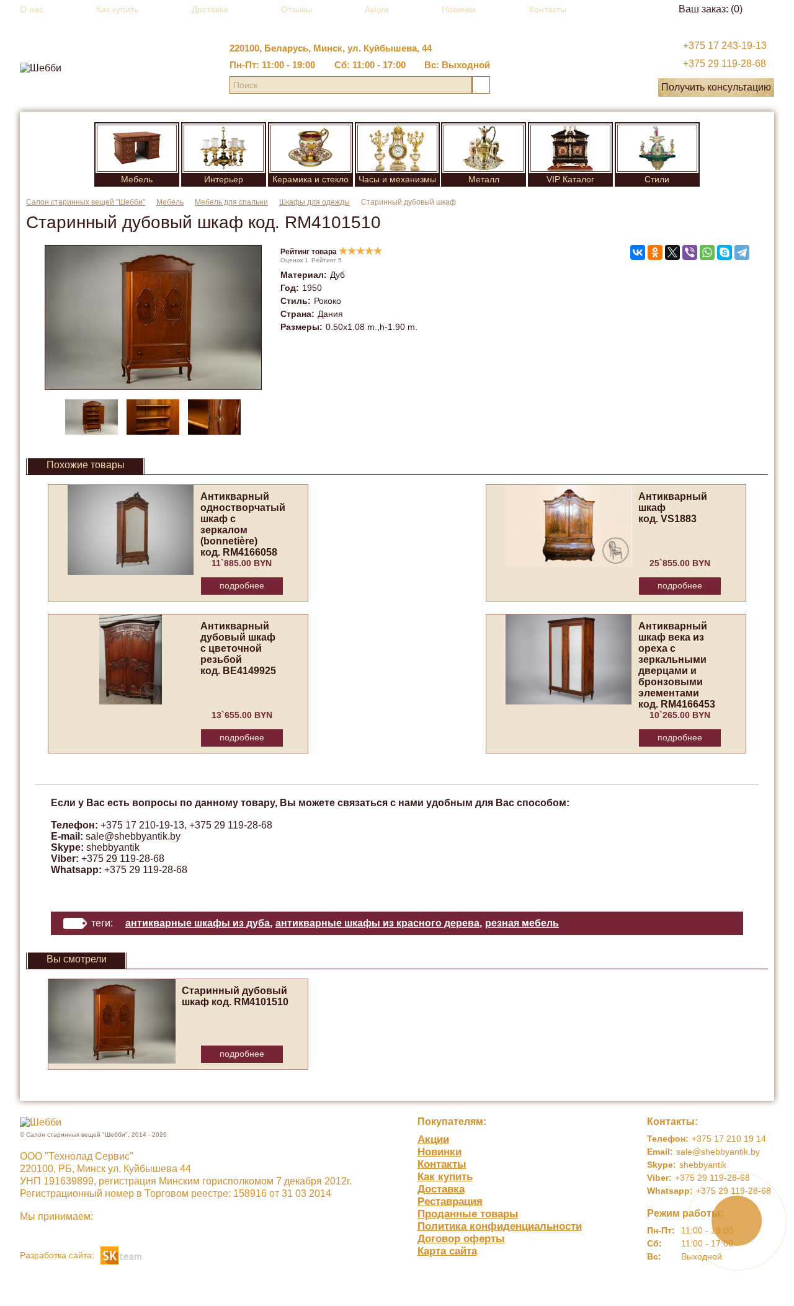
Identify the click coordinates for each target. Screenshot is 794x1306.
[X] (672, 252)
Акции (377, 9)
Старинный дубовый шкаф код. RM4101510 (235, 996)
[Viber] (689, 252)
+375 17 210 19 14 (729, 1139)
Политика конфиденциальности (499, 1226)
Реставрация (450, 1201)
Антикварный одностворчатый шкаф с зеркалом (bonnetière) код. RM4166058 (242, 524)
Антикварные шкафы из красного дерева (377, 923)
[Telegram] (741, 252)
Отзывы (296, 9)
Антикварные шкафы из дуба (197, 923)
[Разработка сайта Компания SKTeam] (120, 1254)
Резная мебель (522, 923)
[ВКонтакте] (637, 252)
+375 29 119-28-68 (724, 63)
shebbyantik (113, 847)
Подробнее (242, 585)
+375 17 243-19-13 (725, 45)
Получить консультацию (716, 87)
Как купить (117, 9)
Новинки (459, 9)
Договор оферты (461, 1239)
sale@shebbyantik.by (133, 836)
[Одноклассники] (655, 252)
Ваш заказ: (711, 9)
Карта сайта (447, 1251)
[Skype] (724, 252)
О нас (31, 9)
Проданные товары (468, 1214)
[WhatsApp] (707, 252)
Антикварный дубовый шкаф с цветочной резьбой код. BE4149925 (238, 648)
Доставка (210, 9)
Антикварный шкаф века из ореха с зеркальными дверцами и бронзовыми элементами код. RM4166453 (676, 665)
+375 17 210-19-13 (142, 825)
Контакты (547, 9)
